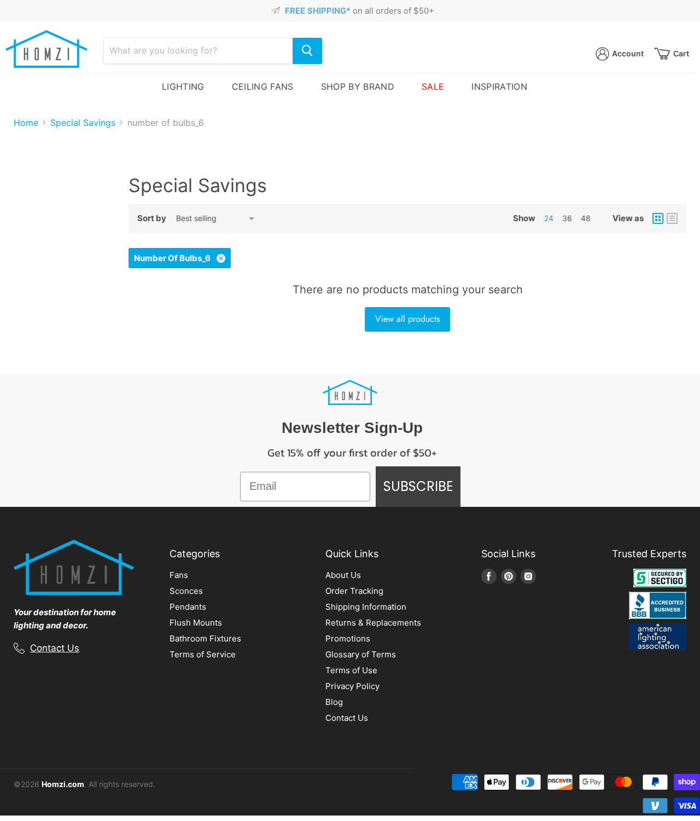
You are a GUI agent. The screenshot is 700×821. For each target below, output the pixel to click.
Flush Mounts (196, 622)
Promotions (347, 638)
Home (26, 123)
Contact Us (54, 648)
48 (586, 218)
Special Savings (82, 123)
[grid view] (657, 218)
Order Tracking (354, 591)
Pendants (188, 607)
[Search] (307, 51)
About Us (343, 575)
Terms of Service (203, 654)
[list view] (672, 218)
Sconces (186, 591)
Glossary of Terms (360, 654)
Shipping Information (365, 607)
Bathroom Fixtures (205, 638)
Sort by (151, 218)
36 (567, 218)
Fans (179, 575)
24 (548, 218)
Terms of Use (351, 670)
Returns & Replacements (373, 622)
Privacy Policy (352, 686)
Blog (334, 702)
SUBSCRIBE (418, 486)
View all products (407, 319)
